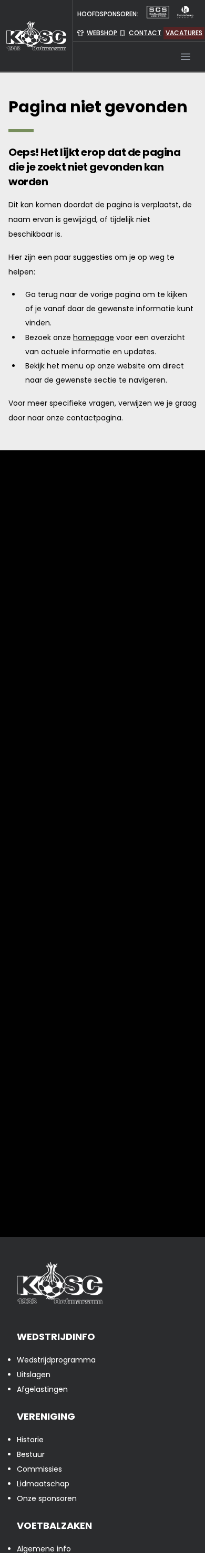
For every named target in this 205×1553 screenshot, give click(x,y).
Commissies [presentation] (39, 1469)
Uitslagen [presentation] (33, 1374)
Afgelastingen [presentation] (42, 1389)
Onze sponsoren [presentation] (47, 1498)
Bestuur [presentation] (31, 1454)
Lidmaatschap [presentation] (43, 1483)
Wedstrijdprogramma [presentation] (56, 1360)
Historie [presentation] (30, 1439)
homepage (93, 337)
